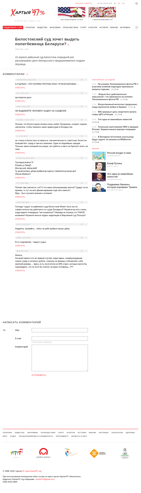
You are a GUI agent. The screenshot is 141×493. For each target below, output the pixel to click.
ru (119, 3)
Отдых (13, 436)
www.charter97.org (33, 471)
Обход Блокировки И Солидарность (36, 436)
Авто (5, 436)
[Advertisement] (45, 297)
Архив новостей (104, 3)
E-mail (18, 338)
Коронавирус (62, 436)
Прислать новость (83, 3)
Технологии (117, 432)
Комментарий (21, 347)
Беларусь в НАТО (79, 436)
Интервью (125, 27)
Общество (42, 27)
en (123, 3)
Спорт (83, 27)
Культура (92, 27)
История (103, 27)
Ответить (20, 88)
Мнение (114, 27)
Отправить (39, 375)
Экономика (55, 27)
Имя (17, 330)
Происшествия (70, 27)
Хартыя (27, 13)
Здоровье (130, 432)
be (115, 3)
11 (68, 45)
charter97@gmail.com (45, 479)
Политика (30, 27)
